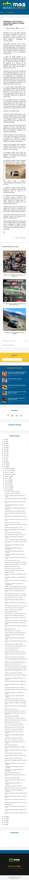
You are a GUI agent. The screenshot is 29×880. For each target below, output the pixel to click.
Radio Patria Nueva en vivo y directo (13, 630)
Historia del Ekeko (9, 804)
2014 (5, 462)
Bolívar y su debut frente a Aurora (12, 522)
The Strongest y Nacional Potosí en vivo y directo (15, 605)
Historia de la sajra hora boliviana (17, 385)
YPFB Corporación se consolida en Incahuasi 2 (15, 718)
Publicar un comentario (8, 345)
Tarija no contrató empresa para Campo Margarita (16, 539)
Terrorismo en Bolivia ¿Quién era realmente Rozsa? (16, 399)
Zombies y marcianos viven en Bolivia (13, 609)
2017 (5, 457)
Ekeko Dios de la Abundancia (11, 745)
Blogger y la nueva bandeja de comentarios (14, 615)
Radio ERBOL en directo (10, 628)
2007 (5, 824)
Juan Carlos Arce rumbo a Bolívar (12, 491)
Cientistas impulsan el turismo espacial (13, 758)
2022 (5, 447)
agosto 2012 (8, 476)
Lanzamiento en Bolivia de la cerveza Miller (14, 687)
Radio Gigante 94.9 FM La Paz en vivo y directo (15, 593)
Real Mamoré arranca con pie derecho (13, 568)
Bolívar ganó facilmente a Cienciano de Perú (14, 570)
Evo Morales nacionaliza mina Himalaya (13, 737)
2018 (5, 455)
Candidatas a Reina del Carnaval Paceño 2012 (15, 651)
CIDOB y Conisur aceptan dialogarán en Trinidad (15, 586)
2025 (5, 441)
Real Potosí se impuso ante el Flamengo (14, 723)
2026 (5, 439)
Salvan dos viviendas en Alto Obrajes (13, 532)
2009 (5, 820)
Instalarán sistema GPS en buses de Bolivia (14, 657)
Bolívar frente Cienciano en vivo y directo (14, 597)
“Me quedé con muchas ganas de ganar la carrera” (14, 333)
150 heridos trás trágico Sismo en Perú (13, 527)
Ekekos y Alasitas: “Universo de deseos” (14, 753)
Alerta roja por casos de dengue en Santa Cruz (15, 534)
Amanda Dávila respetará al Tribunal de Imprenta (15, 595)
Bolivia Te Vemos (18, 877)
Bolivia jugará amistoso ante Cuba (12, 721)
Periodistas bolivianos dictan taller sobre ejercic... (15, 662)
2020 (5, 451)
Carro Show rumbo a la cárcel (11, 650)
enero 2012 (7, 489)
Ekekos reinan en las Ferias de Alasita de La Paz (15, 802)
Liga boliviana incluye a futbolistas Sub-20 (14, 644)
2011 (5, 816)
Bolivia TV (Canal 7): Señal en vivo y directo (14, 725)
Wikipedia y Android (9, 572)
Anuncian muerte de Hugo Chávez (12, 777)
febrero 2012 (8, 487)
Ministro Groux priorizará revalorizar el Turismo (15, 711)
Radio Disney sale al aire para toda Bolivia (14, 729)
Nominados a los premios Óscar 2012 (13, 786)
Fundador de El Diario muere (11, 611)
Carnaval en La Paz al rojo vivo (11, 709)
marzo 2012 (7, 486)
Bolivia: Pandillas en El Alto (15, 378)
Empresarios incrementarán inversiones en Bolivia (16, 620)
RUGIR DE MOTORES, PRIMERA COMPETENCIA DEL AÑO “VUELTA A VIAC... (14, 304)
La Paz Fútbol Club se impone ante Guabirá (14, 607)
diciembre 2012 (8, 468)
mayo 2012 (7, 482)
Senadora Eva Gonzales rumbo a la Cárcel (14, 698)
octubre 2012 (8, 472)
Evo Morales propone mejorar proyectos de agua (15, 667)
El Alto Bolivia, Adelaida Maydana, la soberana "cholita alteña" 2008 (17, 372)
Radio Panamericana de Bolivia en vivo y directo (15, 666)
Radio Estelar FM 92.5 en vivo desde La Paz (14, 727)
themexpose (16, 878)
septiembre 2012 (8, 474)
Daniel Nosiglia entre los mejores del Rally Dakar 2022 (14, 275)
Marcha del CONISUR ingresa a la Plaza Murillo (15, 588)
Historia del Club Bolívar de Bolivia (12, 493)
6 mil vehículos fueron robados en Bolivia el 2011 (15, 700)
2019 (5, 453)
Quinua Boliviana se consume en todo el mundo (15, 613)
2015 (5, 461)
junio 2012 (7, 480)
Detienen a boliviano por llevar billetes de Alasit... (15, 632)
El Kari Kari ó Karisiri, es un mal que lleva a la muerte (17, 392)
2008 (5, 822)
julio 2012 (7, 478)
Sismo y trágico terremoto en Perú (12, 560)
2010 (5, 818)
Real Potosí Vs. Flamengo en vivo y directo (14, 739)
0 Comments (21, 28)
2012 (5, 466)
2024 (5, 443)
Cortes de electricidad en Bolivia (12, 716)
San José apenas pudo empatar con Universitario (15, 564)
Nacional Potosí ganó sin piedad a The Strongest (15, 562)
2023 (5, 445)
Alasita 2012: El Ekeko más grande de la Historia (15, 788)
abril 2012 (7, 484)
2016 (5, 459)
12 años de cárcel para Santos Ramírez (13, 673)
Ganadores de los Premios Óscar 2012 (13, 664)
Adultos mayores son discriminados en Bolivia (15, 511)
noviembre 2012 (8, 470)
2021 (5, 449)
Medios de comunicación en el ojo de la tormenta (15, 720)
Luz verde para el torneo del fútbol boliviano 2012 (15, 646)
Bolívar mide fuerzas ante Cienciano (13, 772)
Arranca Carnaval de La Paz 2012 (12, 648)
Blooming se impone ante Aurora (12, 566)
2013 (5, 464)
